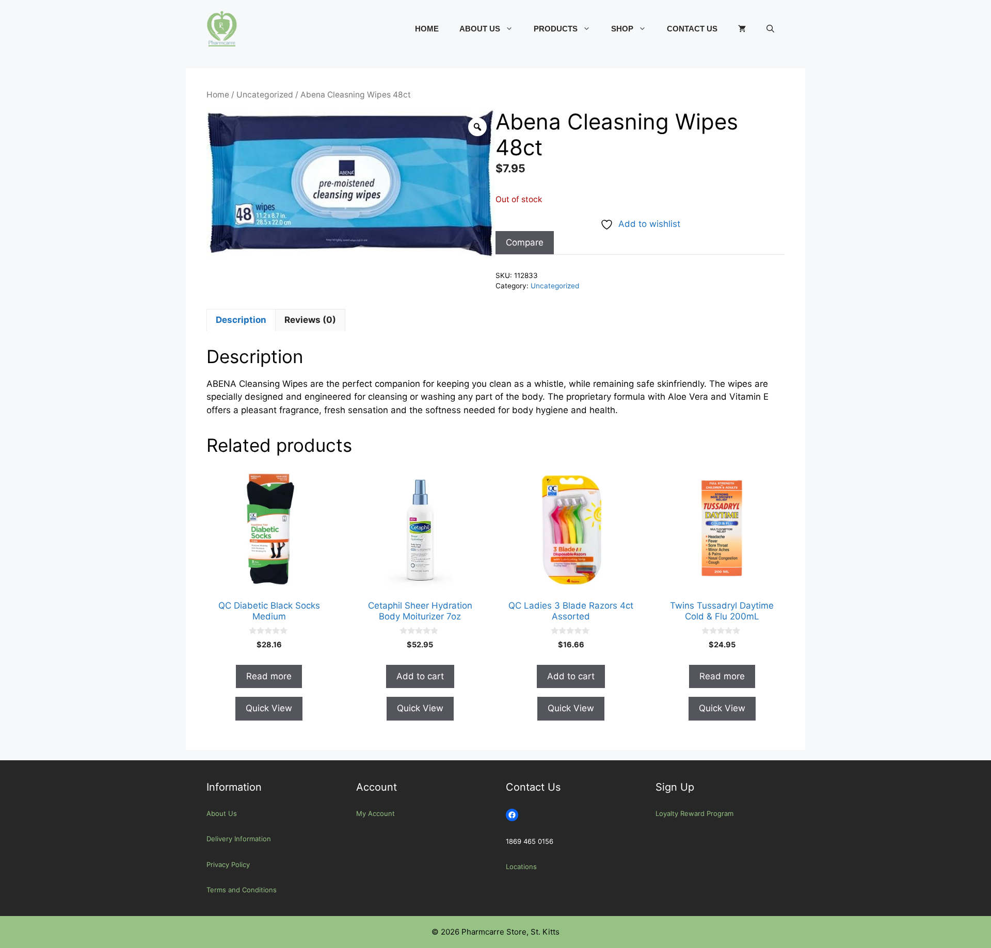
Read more (269, 676)
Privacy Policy (228, 864)
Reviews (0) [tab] (310, 320)
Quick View (269, 708)
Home (427, 28)
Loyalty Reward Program (694, 813)
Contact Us (692, 28)
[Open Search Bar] (770, 28)
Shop (622, 28)
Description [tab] (241, 320)
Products (556, 28)
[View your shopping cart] (742, 28)
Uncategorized (264, 95)
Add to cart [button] (420, 676)
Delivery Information (238, 839)
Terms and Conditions (241, 890)
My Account (375, 813)
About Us (479, 28)
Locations (521, 866)
